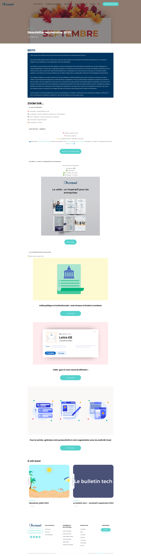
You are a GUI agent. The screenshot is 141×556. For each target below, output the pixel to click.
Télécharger (71, 242)
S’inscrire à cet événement (70, 151)
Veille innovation (67, 534)
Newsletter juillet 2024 (39, 503)
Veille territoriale (67, 539)
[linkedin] (31, 537)
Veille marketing (67, 531)
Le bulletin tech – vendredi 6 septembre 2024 (93, 503)
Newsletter (31, 28)
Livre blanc (83, 540)
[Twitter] (34, 537)
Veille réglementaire (68, 536)
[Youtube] (39, 537)
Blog (81, 532)
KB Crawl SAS (99, 553)
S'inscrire (105, 529)
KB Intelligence (49, 535)
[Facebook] (37, 537)
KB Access (48, 529)
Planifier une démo (35, 530)
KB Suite (47, 532)
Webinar (82, 537)
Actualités (83, 529)
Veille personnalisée (68, 544)
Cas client (82, 535)
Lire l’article (70, 313)
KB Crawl (68, 141)
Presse (82, 545)
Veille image (66, 542)
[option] (48, 486)
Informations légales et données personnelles (38, 553)
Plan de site (52, 553)
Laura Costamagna (80, 141)
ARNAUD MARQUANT (44, 141)
